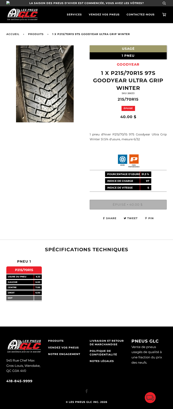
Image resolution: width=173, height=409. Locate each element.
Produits (36, 34)
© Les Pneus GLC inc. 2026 (86, 402)
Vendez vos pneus (104, 14)
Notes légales (102, 361)
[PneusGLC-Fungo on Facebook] (86, 391)
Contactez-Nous (141, 14)
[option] (44, 102)
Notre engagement (64, 354)
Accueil (12, 34)
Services (74, 14)
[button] (150, 398)
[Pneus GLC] (24, 352)
